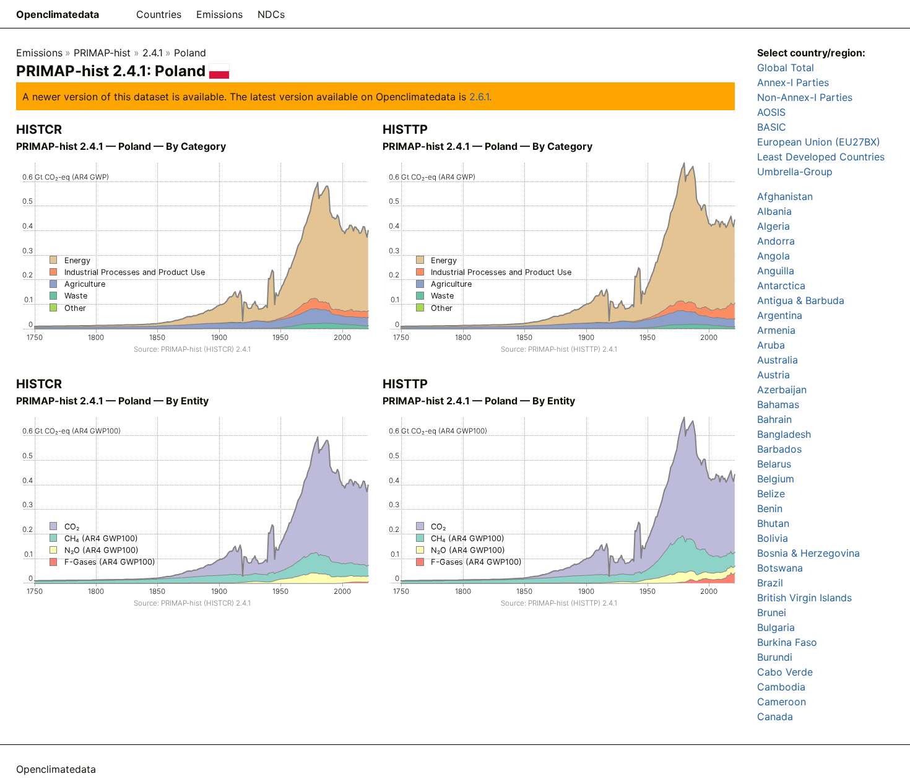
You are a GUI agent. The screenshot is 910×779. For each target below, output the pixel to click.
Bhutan (773, 523)
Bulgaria (776, 627)
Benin (769, 508)
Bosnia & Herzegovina (808, 553)
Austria (773, 374)
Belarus (774, 464)
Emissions (219, 14)
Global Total (785, 67)
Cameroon (781, 701)
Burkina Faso (787, 642)
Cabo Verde (785, 672)
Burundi (774, 657)
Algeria (773, 226)
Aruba (771, 345)
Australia (777, 360)
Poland (190, 52)
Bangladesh (784, 434)
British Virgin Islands (804, 597)
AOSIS (771, 112)
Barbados (779, 449)
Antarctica (781, 285)
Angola (773, 256)
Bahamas (778, 404)
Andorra (776, 241)
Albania (774, 211)
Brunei (771, 612)
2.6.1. (480, 96)
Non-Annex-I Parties (804, 97)
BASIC (771, 127)
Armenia (776, 330)
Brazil (770, 583)
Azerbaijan (782, 389)
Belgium (775, 478)
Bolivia (772, 538)
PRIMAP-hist (102, 52)
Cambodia (781, 687)
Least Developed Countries (821, 156)
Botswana (780, 568)
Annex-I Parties (793, 82)
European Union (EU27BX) (818, 142)
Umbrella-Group (795, 171)
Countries (158, 14)
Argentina (779, 315)
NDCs (271, 14)
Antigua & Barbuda (800, 300)
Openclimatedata (57, 14)
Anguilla (775, 270)
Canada (775, 716)
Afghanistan (785, 196)
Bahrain (774, 419)
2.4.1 (152, 52)
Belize (771, 493)
